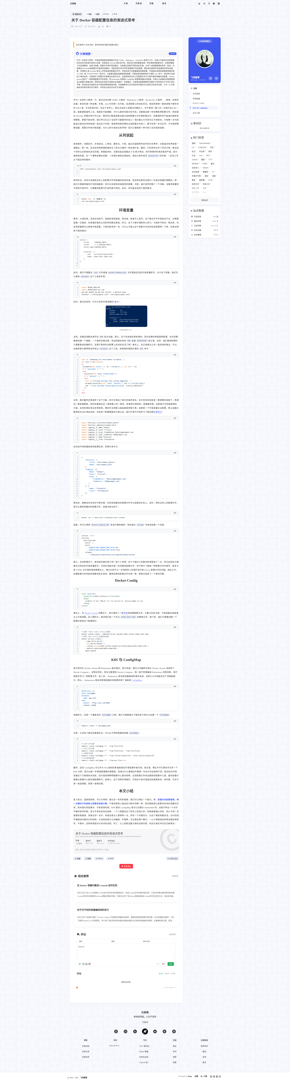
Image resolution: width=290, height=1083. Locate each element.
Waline (170, 987)
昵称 (80, 941)
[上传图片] (86, 964)
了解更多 (145, 1022)
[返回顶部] (145, 1031)
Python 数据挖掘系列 (145, 1052)
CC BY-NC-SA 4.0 (114, 843)
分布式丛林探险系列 (145, 1057)
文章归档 (85, 1046)
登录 (163, 964)
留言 (174, 1046)
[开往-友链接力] (199, 3)
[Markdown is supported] (80, 964)
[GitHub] (210, 78)
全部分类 (85, 1052)
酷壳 (204, 1052)
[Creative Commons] (215, 1076)
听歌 (174, 1062)
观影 (174, 1057)
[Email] (216, 78)
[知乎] (174, 1031)
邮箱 (112, 941)
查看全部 (204, 200)
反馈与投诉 (174, 859)
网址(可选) (146, 941)
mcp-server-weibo (115, 1046)
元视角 (73, 3)
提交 (170, 964)
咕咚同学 (204, 1046)
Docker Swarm (91, 613)
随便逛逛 (175, 876)
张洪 (204, 1057)
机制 (126, 613)
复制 (175, 166)
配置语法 (157, 412)
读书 (174, 1052)
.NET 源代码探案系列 (145, 1046)
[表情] (83, 964)
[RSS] (135, 1031)
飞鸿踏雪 (83, 1078)
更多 (204, 1062)
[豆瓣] (164, 1031)
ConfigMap (137, 680)
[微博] (155, 1031)
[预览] (89, 964)
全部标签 (85, 1057)
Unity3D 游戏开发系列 (145, 1062)
